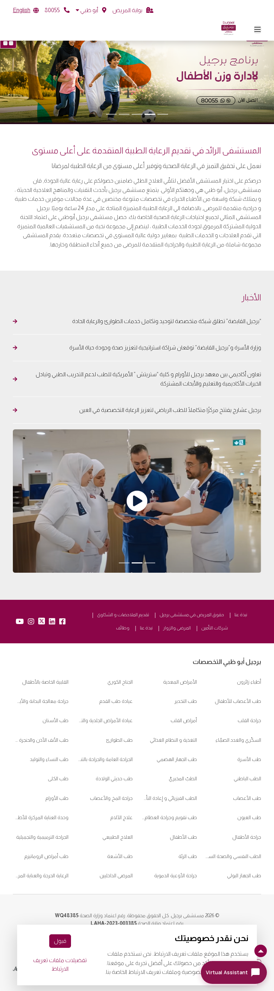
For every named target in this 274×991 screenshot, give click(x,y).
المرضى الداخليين (116, 875)
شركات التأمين (214, 627)
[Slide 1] (162, 114)
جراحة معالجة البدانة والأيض (40, 701)
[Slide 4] (124, 114)
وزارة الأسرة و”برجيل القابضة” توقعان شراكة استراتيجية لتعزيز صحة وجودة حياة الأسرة (165, 347)
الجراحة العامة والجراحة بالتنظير (105, 759)
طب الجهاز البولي (244, 875)
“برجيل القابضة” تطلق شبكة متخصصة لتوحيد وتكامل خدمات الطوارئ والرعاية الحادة (165, 321)
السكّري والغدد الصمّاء (238, 740)
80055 (53, 10)
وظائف (123, 627)
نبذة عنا (240, 614)
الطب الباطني (247, 778)
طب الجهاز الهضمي (177, 759)
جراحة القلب (249, 720)
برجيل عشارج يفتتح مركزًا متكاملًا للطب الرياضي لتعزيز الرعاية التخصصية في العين (169, 410)
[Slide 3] (137, 114)
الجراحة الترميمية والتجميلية (42, 837)
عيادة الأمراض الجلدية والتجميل (105, 720)
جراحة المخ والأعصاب (111, 798)
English (21, 10)
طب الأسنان (55, 720)
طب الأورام (56, 798)
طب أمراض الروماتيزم (46, 856)
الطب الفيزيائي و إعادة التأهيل (169, 798)
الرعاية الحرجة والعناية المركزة (40, 875)
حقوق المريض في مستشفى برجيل (191, 614)
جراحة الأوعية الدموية (175, 875)
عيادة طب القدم (116, 701)
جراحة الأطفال (246, 837)
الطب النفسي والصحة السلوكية (233, 856)
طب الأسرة (249, 759)
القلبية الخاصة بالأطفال (45, 682)
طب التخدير (185, 701)
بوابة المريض (127, 10)
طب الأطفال (183, 837)
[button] (91, 10)
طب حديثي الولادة (114, 778)
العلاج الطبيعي (117, 837)
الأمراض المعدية (180, 682)
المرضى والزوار (177, 627)
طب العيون (249, 817)
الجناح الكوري (120, 682)
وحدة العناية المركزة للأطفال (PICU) (40, 817)
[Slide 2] (149, 114)
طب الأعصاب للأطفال (238, 701)
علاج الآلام (121, 817)
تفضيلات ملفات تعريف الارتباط (60, 964)
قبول (60, 941)
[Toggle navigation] (257, 30)
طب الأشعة (120, 856)
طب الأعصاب (247, 798)
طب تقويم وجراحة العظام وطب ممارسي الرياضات (169, 817)
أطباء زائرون (249, 682)
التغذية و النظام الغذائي (173, 740)
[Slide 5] (111, 114)
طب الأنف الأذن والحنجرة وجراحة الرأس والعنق (40, 740)
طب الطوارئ (119, 740)
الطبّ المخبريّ (183, 778)
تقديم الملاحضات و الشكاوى (123, 614)
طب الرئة (187, 856)
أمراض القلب (184, 720)
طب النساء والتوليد (49, 759)
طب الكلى (58, 778)
